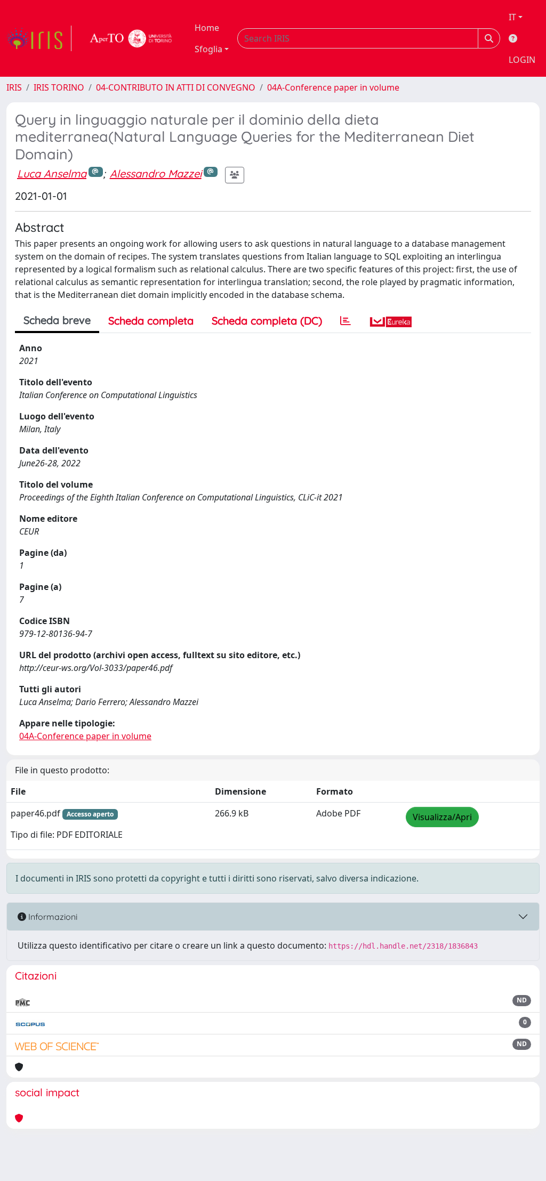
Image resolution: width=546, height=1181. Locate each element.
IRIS (14, 87)
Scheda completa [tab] (151, 320)
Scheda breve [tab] (57, 320)
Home (207, 28)
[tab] (345, 321)
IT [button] (512, 17)
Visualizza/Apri (442, 817)
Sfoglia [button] (208, 49)
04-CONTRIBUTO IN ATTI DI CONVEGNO (175, 87)
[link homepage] (38, 38)
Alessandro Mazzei (156, 173)
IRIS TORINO (59, 87)
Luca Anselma (51, 173)
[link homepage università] (131, 38)
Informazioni (51, 916)
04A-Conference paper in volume (333, 87)
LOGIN (522, 60)
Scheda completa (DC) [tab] (267, 320)
